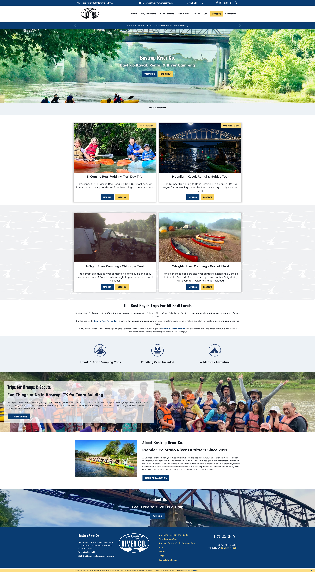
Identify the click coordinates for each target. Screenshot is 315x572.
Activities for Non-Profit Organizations (177, 543)
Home (134, 13)
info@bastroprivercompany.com (157, 3)
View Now (107, 197)
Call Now (157, 516)
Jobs (206, 13)
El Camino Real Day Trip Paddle (173, 535)
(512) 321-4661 (195, 3)
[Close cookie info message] (312, 570)
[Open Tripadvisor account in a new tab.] (226, 3)
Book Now (165, 74)
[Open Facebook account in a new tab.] (217, 3)
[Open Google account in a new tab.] (231, 3)
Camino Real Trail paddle (106, 321)
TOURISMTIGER (228, 548)
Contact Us (230, 13)
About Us (163, 551)
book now (216, 13)
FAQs (161, 556)
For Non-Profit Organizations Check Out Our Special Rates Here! (157, 25)
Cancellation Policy (168, 560)
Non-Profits (183, 13)
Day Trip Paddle (148, 13)
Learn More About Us (156, 477)
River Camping (167, 13)
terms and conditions (190, 570)
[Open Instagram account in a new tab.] (221, 3)
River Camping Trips (168, 539)
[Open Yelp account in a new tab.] (236, 3)
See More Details (18, 416)
